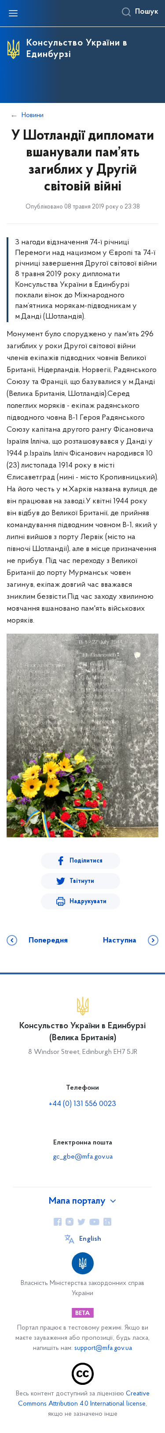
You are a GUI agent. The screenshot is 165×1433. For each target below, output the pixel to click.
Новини (33, 115)
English (90, 1239)
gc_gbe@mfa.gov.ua (83, 1156)
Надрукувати (88, 901)
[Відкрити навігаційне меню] (13, 13)
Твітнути (82, 881)
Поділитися (86, 861)
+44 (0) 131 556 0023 (82, 1104)
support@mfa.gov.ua (103, 1348)
